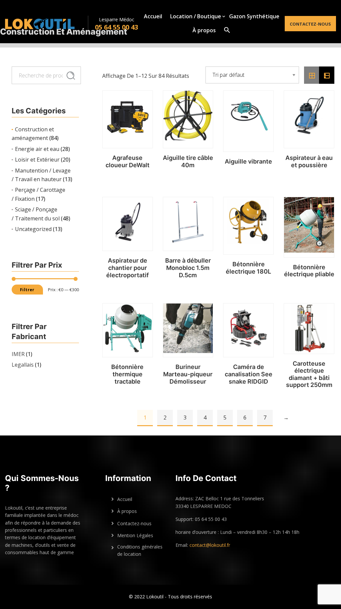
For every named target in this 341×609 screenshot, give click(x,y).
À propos (204, 30)
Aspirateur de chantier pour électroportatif (127, 267)
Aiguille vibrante (248, 161)
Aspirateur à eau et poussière (309, 161)
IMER (18, 354)
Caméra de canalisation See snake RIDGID (248, 374)
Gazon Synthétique (254, 16)
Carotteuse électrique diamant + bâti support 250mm (309, 374)
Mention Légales (135, 535)
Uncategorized (33, 229)
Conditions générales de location (140, 550)
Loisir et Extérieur (37, 159)
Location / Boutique (195, 16)
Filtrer (27, 290)
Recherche (71, 75)
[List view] (326, 75)
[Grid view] (311, 75)
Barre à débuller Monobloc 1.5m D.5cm (188, 267)
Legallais (23, 364)
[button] (227, 30)
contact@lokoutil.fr (209, 545)
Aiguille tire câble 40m (188, 161)
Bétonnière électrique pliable (309, 271)
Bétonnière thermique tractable (127, 374)
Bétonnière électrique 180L (248, 268)
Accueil (153, 16)
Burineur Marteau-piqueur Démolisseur (187, 374)
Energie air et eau (37, 149)
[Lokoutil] (46, 23)
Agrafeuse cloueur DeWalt (128, 161)
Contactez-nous (310, 24)
